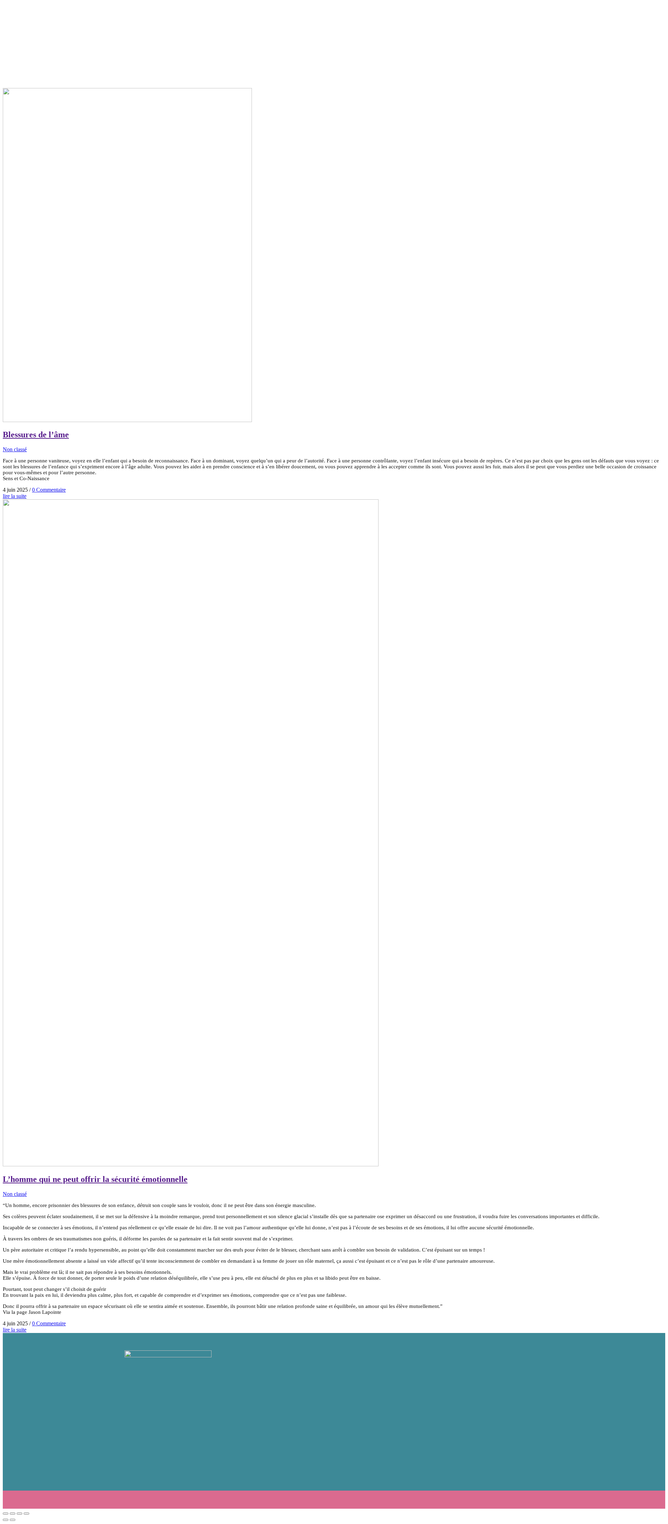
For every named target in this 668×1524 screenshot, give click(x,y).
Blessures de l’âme (36, 434)
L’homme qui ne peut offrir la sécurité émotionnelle (95, 1179)
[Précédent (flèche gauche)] (5, 1520)
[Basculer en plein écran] (12, 1514)
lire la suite (14, 496)
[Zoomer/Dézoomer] (5, 1514)
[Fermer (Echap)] (26, 1514)
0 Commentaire (49, 490)
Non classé (15, 449)
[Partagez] (19, 1514)
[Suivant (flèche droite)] (12, 1520)
